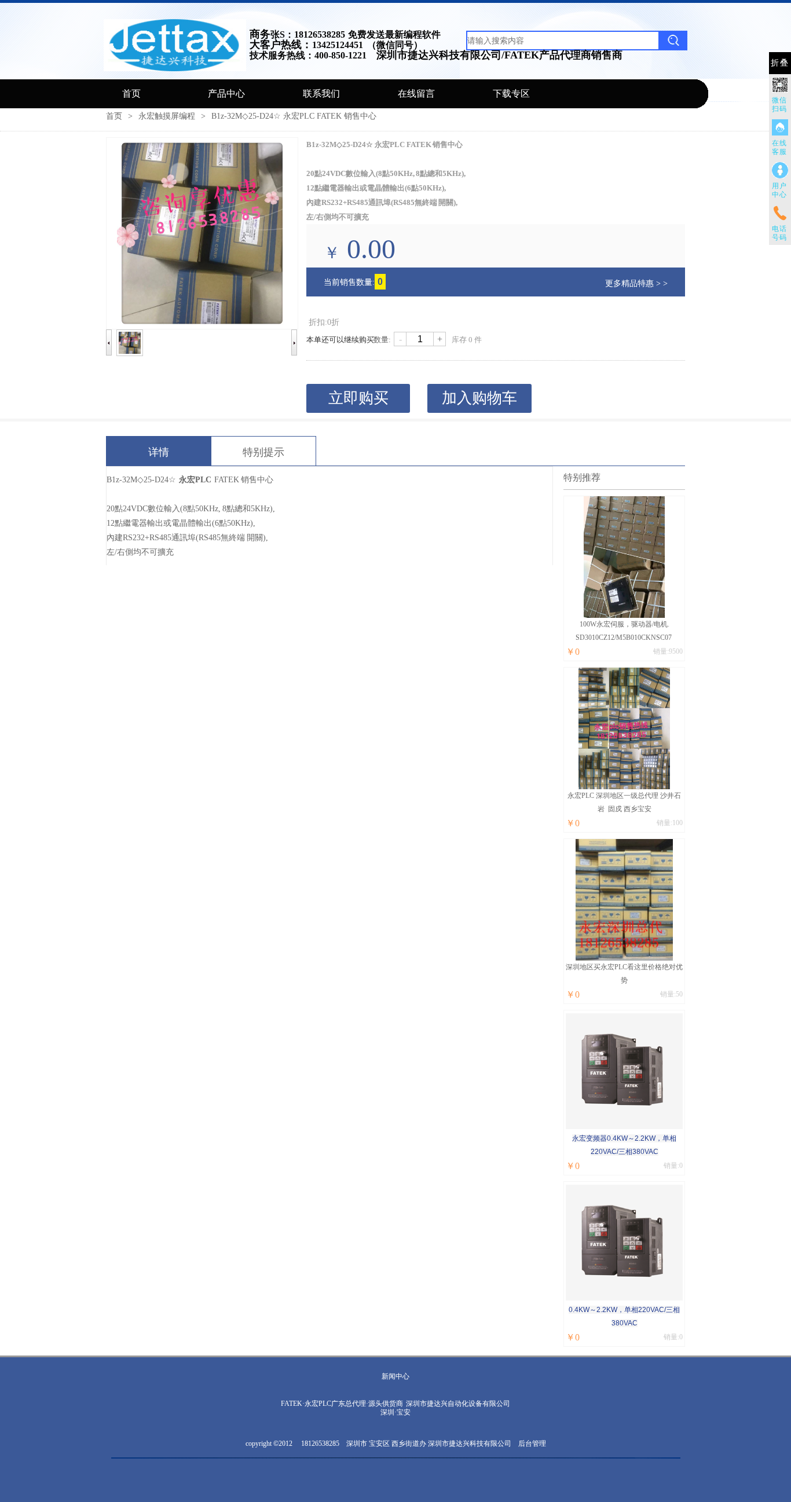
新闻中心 (395, 1376)
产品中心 (226, 93)
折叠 (780, 62)
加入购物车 (479, 398)
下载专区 (511, 93)
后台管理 (532, 1443)
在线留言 (416, 93)
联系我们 (321, 93)
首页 (131, 93)
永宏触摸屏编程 (166, 116)
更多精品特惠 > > (636, 283)
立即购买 (358, 398)
